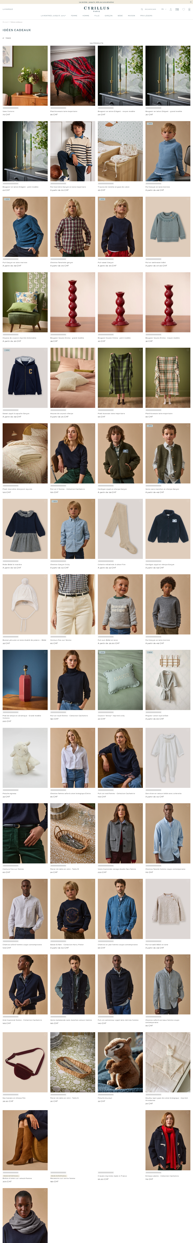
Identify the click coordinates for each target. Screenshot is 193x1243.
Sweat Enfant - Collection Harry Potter (67, 945)
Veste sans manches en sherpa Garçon (162, 489)
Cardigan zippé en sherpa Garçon (112, 489)
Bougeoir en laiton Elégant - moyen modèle (116, 111)
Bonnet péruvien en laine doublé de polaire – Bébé (24, 640)
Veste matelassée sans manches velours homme (71, 1020)
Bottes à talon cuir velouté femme (17, 1178)
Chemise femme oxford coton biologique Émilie (70, 793)
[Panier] (189, 9)
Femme (74, 16)
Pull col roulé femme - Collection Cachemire (69, 716)
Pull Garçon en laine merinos (157, 187)
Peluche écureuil (105, 1098)
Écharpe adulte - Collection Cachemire (162, 1176)
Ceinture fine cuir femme (60, 640)
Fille (97, 16)
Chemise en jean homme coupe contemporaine (118, 945)
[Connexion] (171, 9)
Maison (131, 16)
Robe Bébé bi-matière (12, 565)
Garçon (109, 16)
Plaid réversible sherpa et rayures (17, 489)
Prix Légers (146, 16)
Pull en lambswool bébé (155, 262)
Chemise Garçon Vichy (60, 565)
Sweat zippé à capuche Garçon (16, 413)
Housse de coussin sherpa (61, 413)
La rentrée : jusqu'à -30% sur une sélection (96, 2)
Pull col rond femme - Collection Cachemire (116, 793)
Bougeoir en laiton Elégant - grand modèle (163, 111)
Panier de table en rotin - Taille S (64, 1098)
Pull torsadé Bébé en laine (156, 945)
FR (162, 9)
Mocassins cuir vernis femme (62, 1178)
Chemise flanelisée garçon (61, 262)
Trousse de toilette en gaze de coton (113, 187)
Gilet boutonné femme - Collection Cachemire (22, 1020)
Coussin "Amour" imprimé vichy (111, 716)
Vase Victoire (8, 111)
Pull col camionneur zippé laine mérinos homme (118, 1020)
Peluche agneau (9, 793)
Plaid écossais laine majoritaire (63, 111)
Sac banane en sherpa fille (14, 1098)
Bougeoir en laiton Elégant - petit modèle (20, 187)
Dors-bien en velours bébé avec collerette (163, 793)
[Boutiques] (177, 9)
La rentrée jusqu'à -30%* (53, 16)
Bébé (120, 16)
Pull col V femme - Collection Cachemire (67, 489)
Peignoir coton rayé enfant (156, 716)
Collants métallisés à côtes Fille (111, 565)
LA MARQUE (8, 9)
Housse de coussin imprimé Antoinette (19, 338)
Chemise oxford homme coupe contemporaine (22, 945)
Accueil (6, 22)
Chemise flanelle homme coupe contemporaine (165, 869)
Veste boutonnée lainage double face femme (117, 869)
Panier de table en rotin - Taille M (64, 869)
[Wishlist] (183, 9)
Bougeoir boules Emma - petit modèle (114, 338)
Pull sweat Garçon (106, 262)
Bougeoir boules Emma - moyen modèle (162, 338)
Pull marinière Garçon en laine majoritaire (68, 187)
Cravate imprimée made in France (112, 1176)
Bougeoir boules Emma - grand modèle (67, 338)
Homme (86, 16)
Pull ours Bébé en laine (108, 640)
